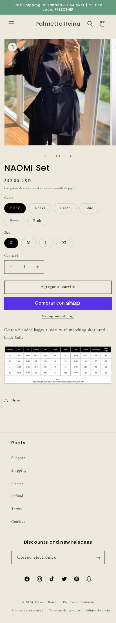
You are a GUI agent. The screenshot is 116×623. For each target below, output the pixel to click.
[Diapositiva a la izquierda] (45, 156)
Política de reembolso (78, 602)
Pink (37, 220)
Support (18, 458)
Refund (17, 496)
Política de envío (98, 610)
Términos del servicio (64, 610)
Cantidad (11, 256)
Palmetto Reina (46, 602)
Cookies (18, 521)
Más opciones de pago (58, 316)
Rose (17, 221)
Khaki (40, 208)
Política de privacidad (27, 610)
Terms (16, 509)
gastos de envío (20, 188)
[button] (11, 24)
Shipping (18, 470)
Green (65, 208)
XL (65, 242)
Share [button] (15, 400)
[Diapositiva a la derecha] (70, 156)
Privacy (17, 483)
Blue (89, 208)
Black (15, 208)
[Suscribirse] (98, 557)
